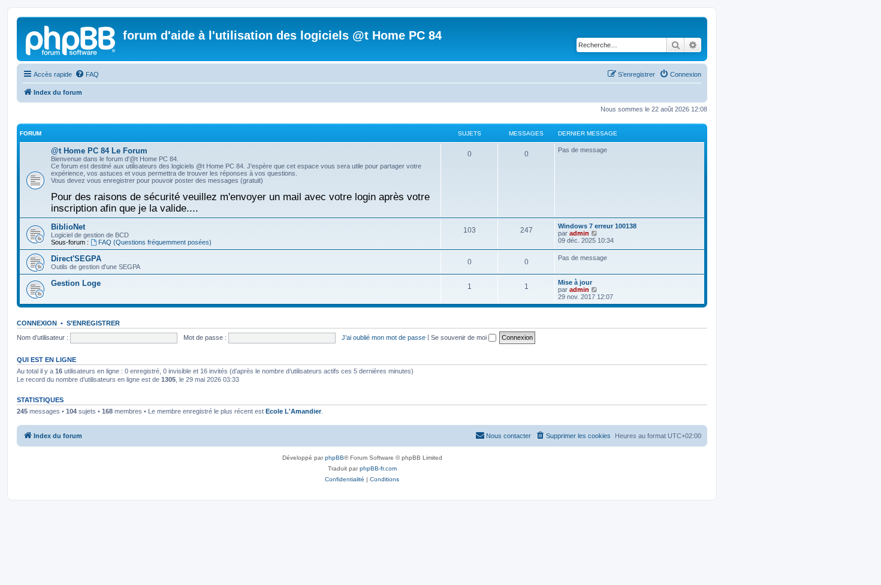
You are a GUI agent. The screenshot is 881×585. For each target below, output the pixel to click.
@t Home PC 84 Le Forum (99, 150)
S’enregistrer (93, 323)
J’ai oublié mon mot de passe (384, 337)
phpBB (334, 457)
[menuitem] (87, 74)
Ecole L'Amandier (293, 411)
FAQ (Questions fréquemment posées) (155, 242)
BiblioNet (68, 226)
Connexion (37, 323)
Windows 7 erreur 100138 (597, 226)
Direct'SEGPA (76, 258)
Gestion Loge (76, 283)
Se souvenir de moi (459, 337)
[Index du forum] (71, 39)
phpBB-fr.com (378, 468)
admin (579, 233)
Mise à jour (575, 282)
